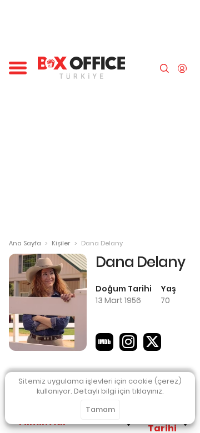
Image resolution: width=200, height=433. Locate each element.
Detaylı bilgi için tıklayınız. (119, 391)
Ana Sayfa (25, 243)
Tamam (100, 409)
